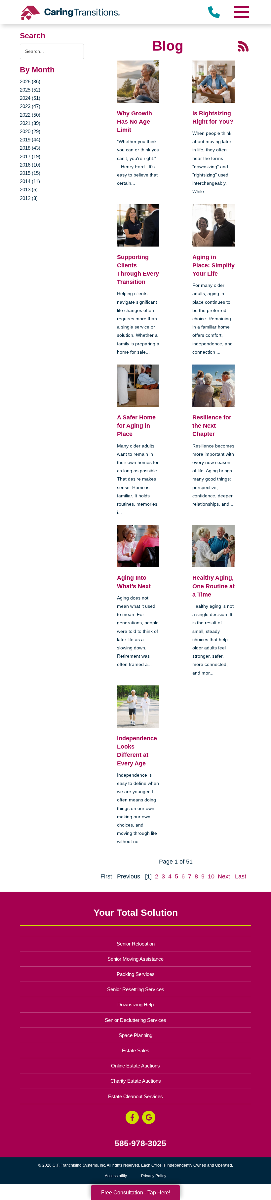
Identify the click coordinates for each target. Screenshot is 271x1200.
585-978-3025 (140, 1143)
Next (224, 876)
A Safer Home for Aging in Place (136, 425)
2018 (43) (30, 148)
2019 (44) (30, 139)
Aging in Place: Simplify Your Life (213, 265)
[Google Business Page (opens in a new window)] (148, 1117)
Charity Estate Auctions (135, 1081)
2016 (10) (30, 165)
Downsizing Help (135, 1004)
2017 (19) (30, 156)
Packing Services (136, 974)
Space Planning (135, 1035)
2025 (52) (30, 90)
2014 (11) (30, 181)
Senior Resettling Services (135, 989)
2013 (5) (29, 189)
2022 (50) (30, 115)
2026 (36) (30, 81)
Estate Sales (135, 1050)
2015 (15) (30, 173)
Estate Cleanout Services (135, 1096)
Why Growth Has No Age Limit (134, 121)
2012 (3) (29, 198)
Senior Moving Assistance (135, 959)
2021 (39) (30, 123)
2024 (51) (30, 98)
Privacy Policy (153, 1176)
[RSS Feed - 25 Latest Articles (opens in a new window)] (243, 46)
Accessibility (116, 1176)
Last (240, 876)
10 (211, 876)
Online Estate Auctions (135, 1065)
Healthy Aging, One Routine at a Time (213, 586)
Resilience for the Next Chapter (211, 425)
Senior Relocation (136, 944)
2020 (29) (30, 131)
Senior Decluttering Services (135, 1020)
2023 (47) (30, 106)
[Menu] (241, 12)
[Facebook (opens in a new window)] (132, 1117)
